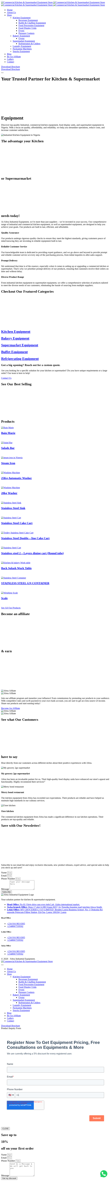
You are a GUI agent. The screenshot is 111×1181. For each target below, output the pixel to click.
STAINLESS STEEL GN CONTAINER (25, 583)
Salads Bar (8, 447)
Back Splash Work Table (16, 568)
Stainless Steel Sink (13, 508)
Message (5, 889)
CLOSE (5, 1129)
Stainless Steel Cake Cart (17, 523)
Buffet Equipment (14, 352)
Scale (4, 598)
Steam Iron (8, 463)
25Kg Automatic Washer (16, 478)
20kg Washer (9, 493)
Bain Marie (8, 432)
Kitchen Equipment (15, 331)
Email (4, 875)
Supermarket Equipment (19, 345)
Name (4, 872)
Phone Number (8, 878)
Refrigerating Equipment (20, 359)
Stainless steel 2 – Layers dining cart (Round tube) (32, 553)
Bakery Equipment (15, 338)
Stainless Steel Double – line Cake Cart (25, 538)
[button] (103, 1173)
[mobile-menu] (2, 72)
